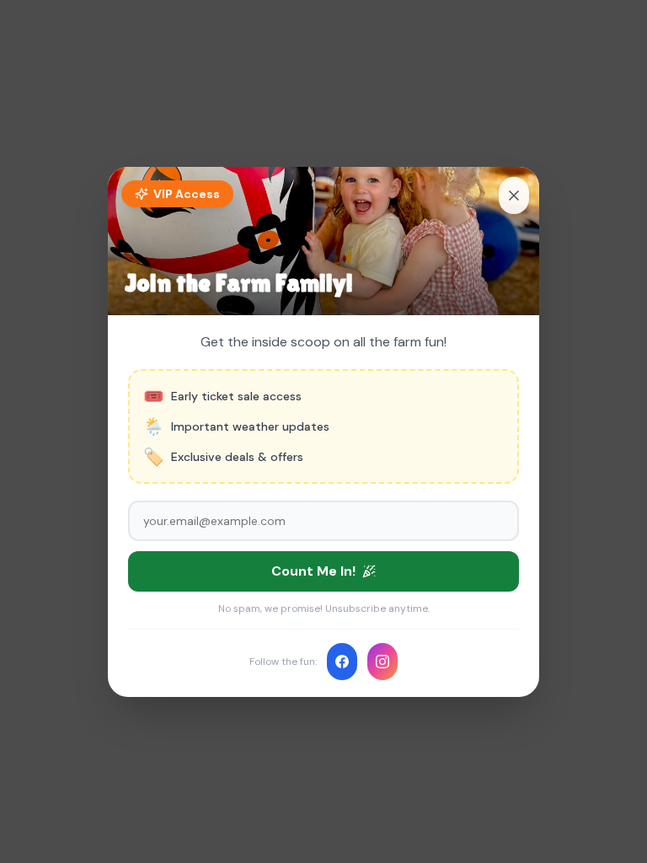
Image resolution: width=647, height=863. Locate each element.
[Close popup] (514, 195)
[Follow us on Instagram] (382, 661)
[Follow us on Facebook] (342, 661)
